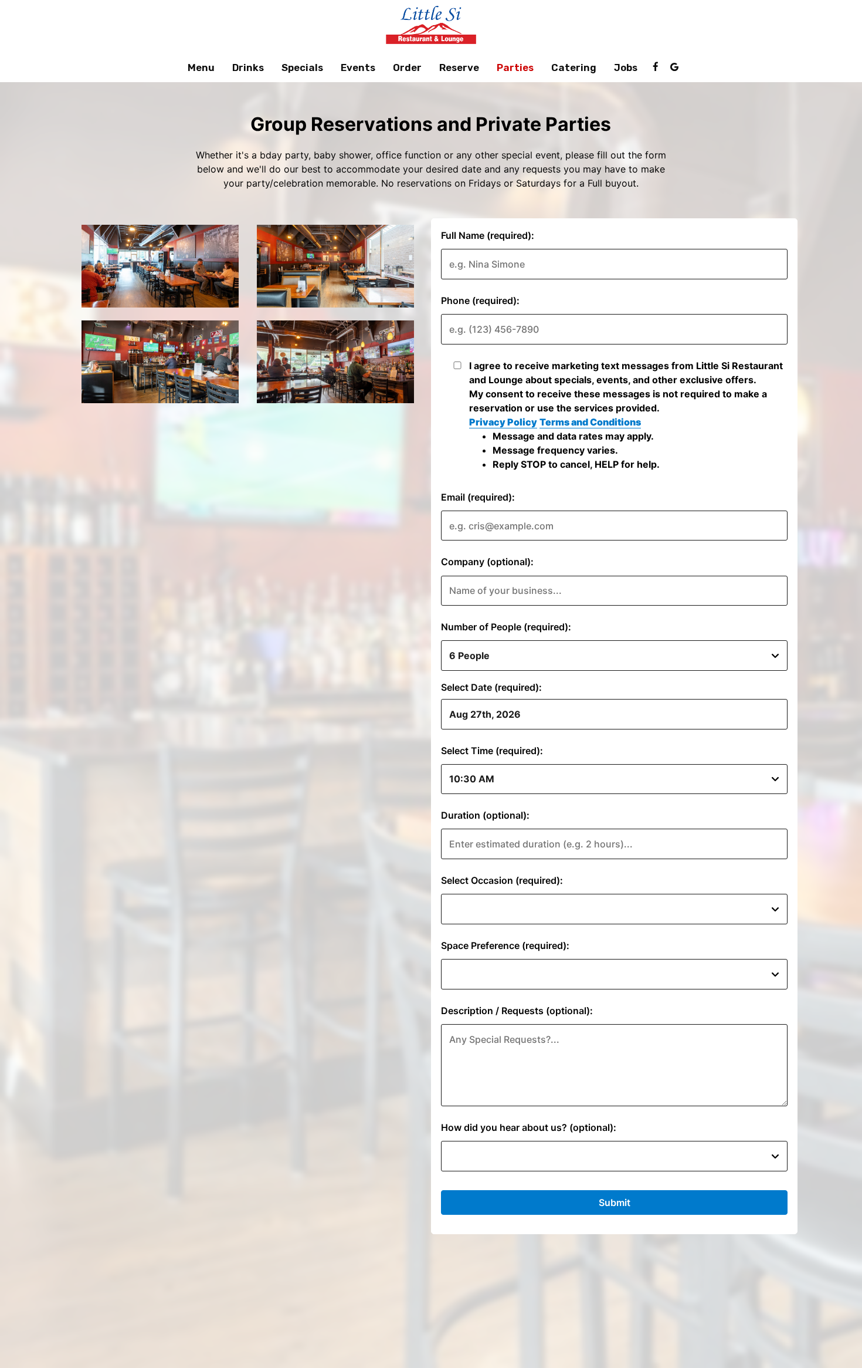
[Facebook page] (655, 67)
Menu (201, 67)
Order (407, 67)
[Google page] (674, 67)
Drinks (248, 67)
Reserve (459, 67)
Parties (515, 67)
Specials (302, 67)
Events (358, 67)
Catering (573, 67)
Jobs (625, 67)
